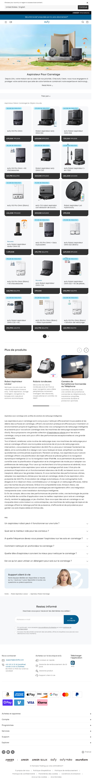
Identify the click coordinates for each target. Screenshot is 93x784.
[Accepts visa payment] (30, 702)
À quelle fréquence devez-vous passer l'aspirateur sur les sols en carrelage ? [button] (44, 539)
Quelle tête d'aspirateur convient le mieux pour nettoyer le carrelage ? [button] (41, 553)
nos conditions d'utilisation (47, 627)
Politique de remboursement (66, 770)
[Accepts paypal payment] (77, 694)
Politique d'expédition (42, 770)
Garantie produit (46, 671)
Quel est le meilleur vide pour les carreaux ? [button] (27, 531)
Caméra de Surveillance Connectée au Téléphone (73, 384)
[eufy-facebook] (8, 752)
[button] (87, 3)
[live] (11, 22)
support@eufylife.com (15, 660)
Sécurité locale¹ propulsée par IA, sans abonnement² (46, 17)
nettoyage (25, 499)
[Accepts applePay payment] (30, 694)
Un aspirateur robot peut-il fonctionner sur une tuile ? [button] (32, 523)
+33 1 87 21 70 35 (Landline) (16, 664)
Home (7, 594)
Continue (83, 7)
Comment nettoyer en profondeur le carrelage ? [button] (29, 546)
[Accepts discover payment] (42, 694)
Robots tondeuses (42, 382)
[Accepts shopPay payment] (7, 702)
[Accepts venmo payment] (19, 702)
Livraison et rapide (46, 660)
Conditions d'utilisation (71, 774)
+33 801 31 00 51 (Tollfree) (15, 666)
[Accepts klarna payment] (42, 702)
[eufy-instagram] (3, 752)
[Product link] (18, 117)
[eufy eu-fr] (47, 22)
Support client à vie (47, 675)
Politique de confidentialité (23, 774)
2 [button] (48, 336)
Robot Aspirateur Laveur (19, 594)
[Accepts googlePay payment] (53, 694)
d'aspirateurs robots (56, 433)
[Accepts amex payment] (19, 694)
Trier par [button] (45, 96)
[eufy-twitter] (13, 752)
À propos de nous (22, 770)
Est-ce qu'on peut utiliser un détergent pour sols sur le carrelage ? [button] (38, 561)
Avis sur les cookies (39, 777)
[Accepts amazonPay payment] (7, 694)
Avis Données (56, 777)
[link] (46, 578)
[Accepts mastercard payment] (65, 694)
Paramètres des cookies (48, 774)
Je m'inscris (71, 619)
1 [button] (44, 336)
